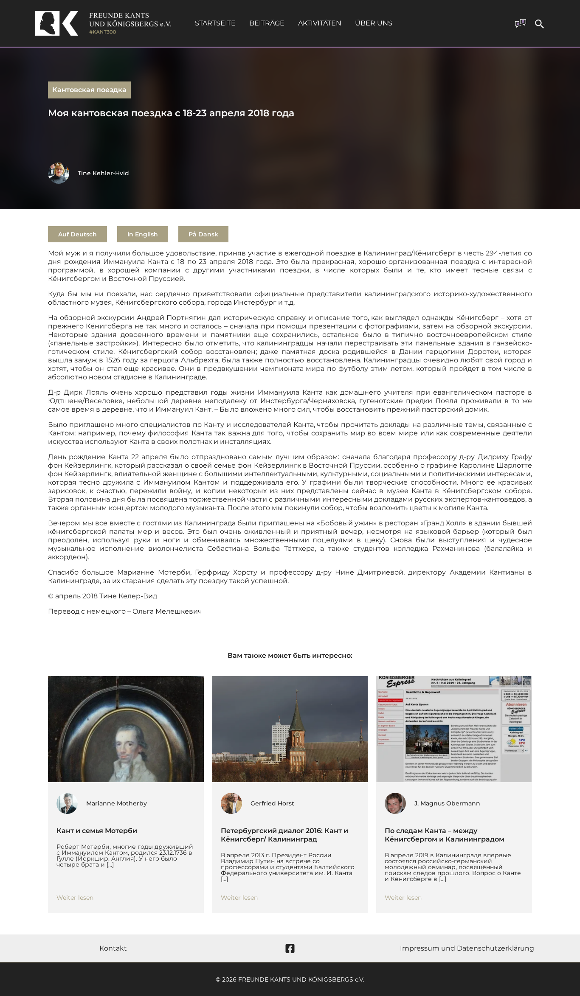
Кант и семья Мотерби (96, 831)
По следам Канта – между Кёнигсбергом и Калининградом (444, 835)
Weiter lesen (74, 897)
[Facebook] (290, 948)
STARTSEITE (215, 23)
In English (142, 234)
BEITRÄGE (266, 23)
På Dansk (203, 234)
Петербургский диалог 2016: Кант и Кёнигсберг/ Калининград (284, 835)
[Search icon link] (540, 25)
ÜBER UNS (373, 23)
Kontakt (113, 948)
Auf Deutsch (77, 234)
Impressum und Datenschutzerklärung (467, 948)
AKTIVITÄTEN (319, 23)
